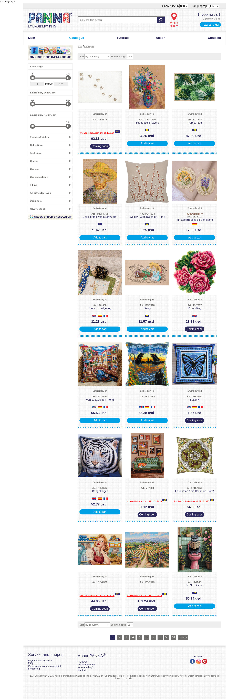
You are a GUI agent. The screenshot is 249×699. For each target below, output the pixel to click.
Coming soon (100, 146)
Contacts (214, 38)
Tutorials (123, 38)
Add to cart (147, 143)
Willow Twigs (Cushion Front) (147, 215)
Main (31, 38)
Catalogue (76, 38)
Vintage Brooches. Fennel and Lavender (194, 218)
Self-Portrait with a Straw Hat (100, 215)
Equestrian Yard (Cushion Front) (194, 490)
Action (160, 38)
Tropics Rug (194, 121)
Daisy (147, 307)
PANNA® (82, 661)
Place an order (210, 24)
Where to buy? (86, 667)
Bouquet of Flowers (147, 121)
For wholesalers (86, 664)
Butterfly (194, 398)
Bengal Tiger (100, 490)
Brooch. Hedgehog (100, 307)
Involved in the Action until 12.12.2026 (144, 501)
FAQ (30, 663)
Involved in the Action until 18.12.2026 (97, 133)
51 (173, 637)
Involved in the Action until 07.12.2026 (191, 501)
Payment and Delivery (40, 660)
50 (166, 637)
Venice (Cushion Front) (100, 398)
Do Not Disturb (194, 584)
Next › (183, 637)
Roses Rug (195, 307)
